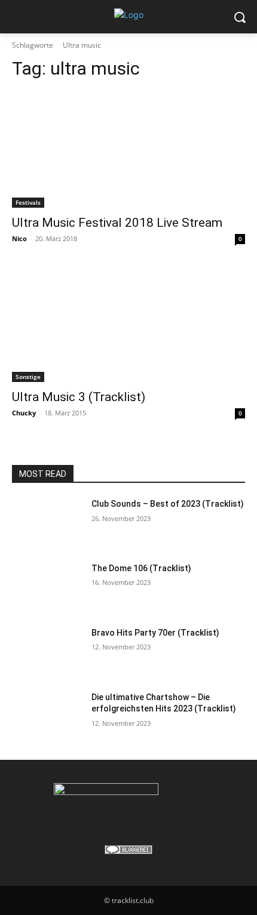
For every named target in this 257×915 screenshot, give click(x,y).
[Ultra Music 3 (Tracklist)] (128, 324)
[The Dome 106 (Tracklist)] (47, 587)
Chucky (24, 412)
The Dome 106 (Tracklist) (141, 568)
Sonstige (28, 376)
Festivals (28, 202)
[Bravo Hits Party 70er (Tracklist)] (47, 651)
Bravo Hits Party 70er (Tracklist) (155, 632)
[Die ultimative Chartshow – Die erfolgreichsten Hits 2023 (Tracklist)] (47, 716)
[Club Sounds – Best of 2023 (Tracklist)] (47, 522)
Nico (19, 238)
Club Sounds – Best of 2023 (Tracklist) (167, 504)
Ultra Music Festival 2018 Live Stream (117, 222)
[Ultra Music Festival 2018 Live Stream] (128, 149)
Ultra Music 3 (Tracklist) (78, 397)
